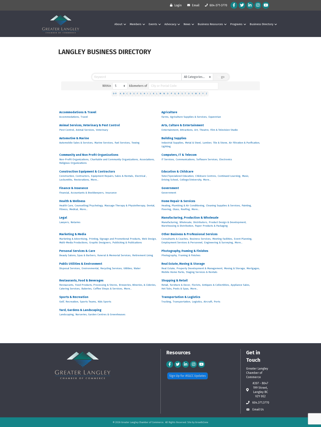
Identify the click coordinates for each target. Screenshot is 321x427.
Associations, (147, 159)
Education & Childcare (177, 171)
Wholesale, (185, 222)
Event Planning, (243, 238)
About (118, 24)
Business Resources (210, 24)
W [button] (196, 93)
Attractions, (186, 129)
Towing (136, 142)
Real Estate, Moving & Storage (183, 263)
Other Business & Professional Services (189, 234)
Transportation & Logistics (180, 297)
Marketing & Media (72, 234)
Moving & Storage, (234, 268)
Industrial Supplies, (172, 142)
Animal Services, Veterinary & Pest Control (89, 125)
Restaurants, (66, 284)
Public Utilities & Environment (80, 263)
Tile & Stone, (220, 142)
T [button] (185, 93)
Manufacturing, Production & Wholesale (189, 217)
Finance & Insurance (73, 188)
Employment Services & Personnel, (182, 242)
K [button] (153, 93)
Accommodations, (69, 116)
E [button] (134, 93)
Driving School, (170, 179)
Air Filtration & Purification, (244, 142)
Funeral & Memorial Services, (114, 255)
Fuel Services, (122, 142)
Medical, (74, 209)
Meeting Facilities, (222, 238)
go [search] (222, 77)
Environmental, (90, 268)
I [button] (147, 93)
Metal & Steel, (193, 142)
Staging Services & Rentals (201, 272)
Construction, (66, 176)
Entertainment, (170, 129)
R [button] (178, 93)
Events (153, 24)
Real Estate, (168, 268)
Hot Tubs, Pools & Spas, (175, 288)
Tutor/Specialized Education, (177, 176)
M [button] (160, 93)
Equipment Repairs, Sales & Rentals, (112, 176)
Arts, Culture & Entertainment (182, 125)
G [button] (141, 93)
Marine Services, (104, 142)
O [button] (167, 93)
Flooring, (166, 209)
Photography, (169, 255)
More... (94, 179)
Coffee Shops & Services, (108, 288)
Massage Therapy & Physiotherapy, (125, 205)
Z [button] (206, 93)
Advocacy (170, 24)
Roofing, (185, 209)
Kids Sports (104, 301)
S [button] (182, 93)
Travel (84, 116)
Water (137, 268)
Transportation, (182, 301)
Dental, (151, 205)
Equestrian (214, 116)
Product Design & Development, (227, 222)
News (187, 24)
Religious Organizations (73, 163)
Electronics (225, 159)
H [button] (144, 93)
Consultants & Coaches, (175, 238)
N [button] (164, 93)
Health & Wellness (72, 201)
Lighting (166, 146)
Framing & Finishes (189, 255)
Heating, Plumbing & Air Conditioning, (183, 205)
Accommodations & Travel (77, 112)
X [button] (199, 93)
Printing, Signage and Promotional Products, (115, 238)
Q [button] (175, 93)
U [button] (188, 93)
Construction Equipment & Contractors (87, 171)
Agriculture (169, 112)
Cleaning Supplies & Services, (223, 205)
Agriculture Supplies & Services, (188, 116)
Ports (217, 301)
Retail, (165, 284)
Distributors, (200, 222)
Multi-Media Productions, (73, 242)
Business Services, (200, 238)
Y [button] (203, 93)
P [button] (171, 93)
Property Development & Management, (199, 268)
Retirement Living (142, 255)
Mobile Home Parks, (173, 272)
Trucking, (166, 301)
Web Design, (149, 238)
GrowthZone (201, 422)
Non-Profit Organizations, (74, 159)
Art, (196, 129)
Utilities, (128, 268)
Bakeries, (86, 288)
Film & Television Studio (224, 129)
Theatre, (204, 129)
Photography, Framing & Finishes (184, 251)
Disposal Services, (69, 268)
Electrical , (141, 176)
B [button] (123, 93)
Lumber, (207, 142)
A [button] (120, 93)
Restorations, (82, 179)
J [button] (150, 93)
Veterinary (102, 129)
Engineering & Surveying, (219, 242)
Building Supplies (173, 138)
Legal (63, 217)
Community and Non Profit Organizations (88, 155)
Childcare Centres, (206, 176)
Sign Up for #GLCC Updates (187, 376)
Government (170, 188)
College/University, (191, 179)
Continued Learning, (229, 176)
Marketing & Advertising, (73, 238)
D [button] (130, 93)
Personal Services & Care (77, 251)
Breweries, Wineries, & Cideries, (137, 284)
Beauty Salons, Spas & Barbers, (77, 255)
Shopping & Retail (174, 280)
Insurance (111, 192)
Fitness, (63, 209)
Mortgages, (253, 268)
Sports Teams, (88, 301)
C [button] (127, 93)
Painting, (247, 205)
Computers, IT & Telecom (179, 155)
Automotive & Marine (74, 138)
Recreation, (72, 301)
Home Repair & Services (178, 201)
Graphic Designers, (100, 242)
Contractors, (83, 176)
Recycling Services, (111, 268)
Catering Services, (69, 288)
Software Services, (207, 159)
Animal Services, (85, 129)
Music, (245, 176)
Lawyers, (64, 222)
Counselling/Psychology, (89, 205)
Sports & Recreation (73, 297)
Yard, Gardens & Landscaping (80, 310)
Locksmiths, (66, 179)
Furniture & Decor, (180, 284)
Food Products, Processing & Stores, (96, 284)
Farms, (165, 116)
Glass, (176, 209)
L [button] (156, 93)
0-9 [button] (114, 93)
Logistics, (197, 301)
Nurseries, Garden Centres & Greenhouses (100, 314)
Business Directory (261, 24)
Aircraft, (208, 301)
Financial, (64, 192)
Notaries (75, 222)
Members (135, 24)
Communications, (185, 159)
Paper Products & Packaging (211, 225)
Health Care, (66, 205)
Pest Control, (67, 129)
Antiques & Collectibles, (216, 284)
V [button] (192, 93)
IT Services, (168, 159)
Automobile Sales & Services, (76, 142)
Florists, (196, 284)
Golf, (61, 301)
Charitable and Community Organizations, (114, 159)
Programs (236, 24)
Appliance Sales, (240, 284)
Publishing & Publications (127, 242)
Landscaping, (66, 314)
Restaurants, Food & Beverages (81, 280)
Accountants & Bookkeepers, (87, 192)
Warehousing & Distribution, (177, 225)
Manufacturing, (169, 222)
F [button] (137, 93)
